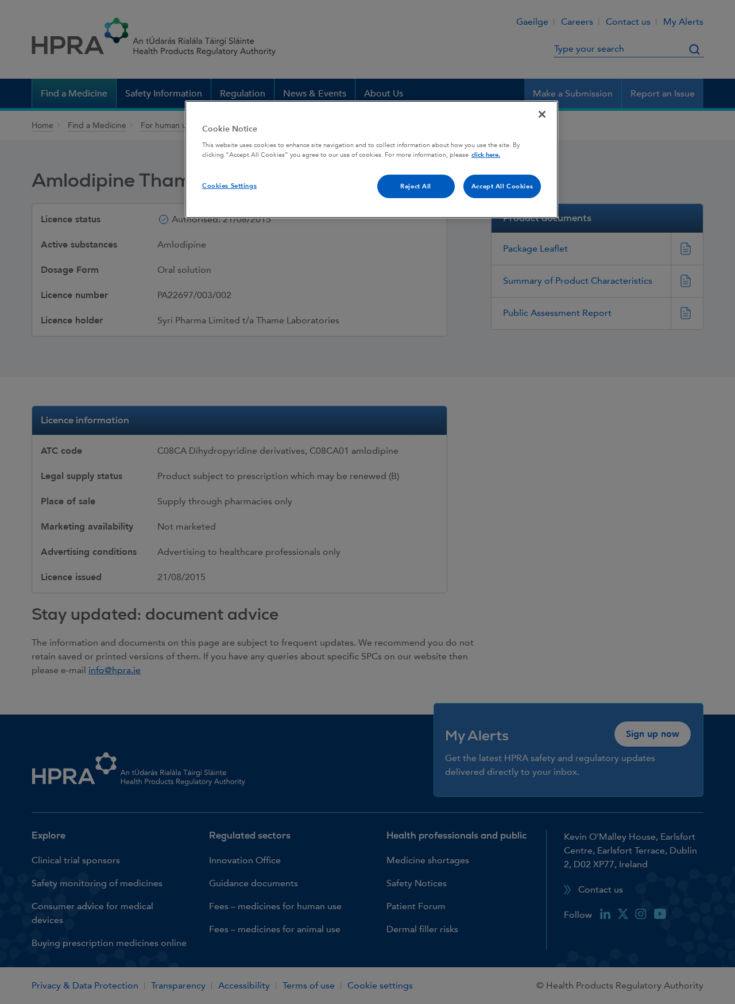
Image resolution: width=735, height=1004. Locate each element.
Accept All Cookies (502, 186)
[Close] (542, 114)
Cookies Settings (229, 186)
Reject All (415, 186)
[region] (371, 160)
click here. (485, 155)
